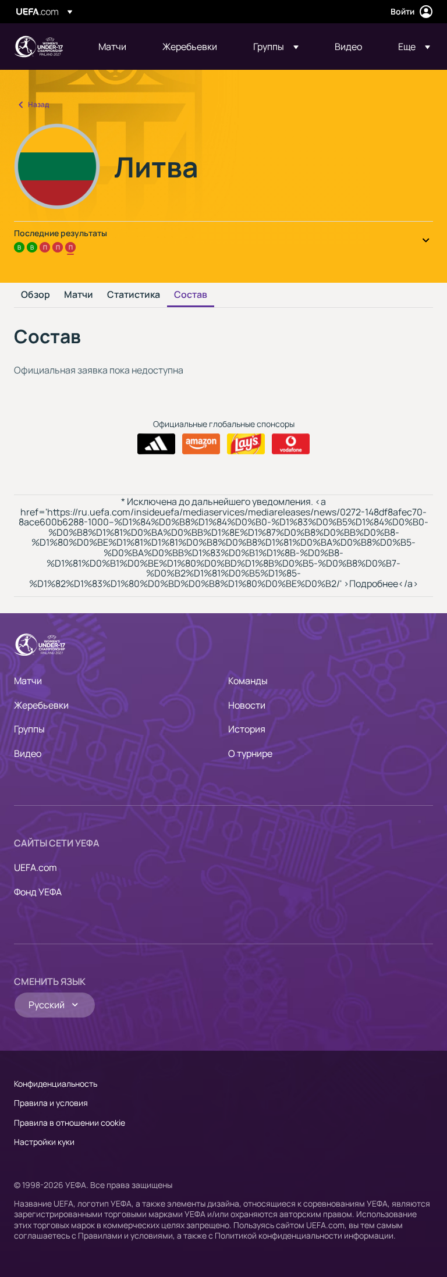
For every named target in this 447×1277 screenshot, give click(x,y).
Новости (246, 705)
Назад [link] (38, 104)
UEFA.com (35, 867)
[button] (276, 46)
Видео (27, 753)
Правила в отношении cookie (69, 1122)
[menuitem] (116, 46)
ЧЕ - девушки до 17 (38, 46)
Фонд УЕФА (38, 891)
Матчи (78, 295)
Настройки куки (44, 1141)
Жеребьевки (41, 705)
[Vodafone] (291, 443)
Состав (190, 295)
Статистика (133, 295)
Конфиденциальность (55, 1083)
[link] (112, 46)
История (246, 729)
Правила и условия (51, 1102)
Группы (29, 729)
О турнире (250, 753)
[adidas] (156, 443)
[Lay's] (246, 443)
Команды (248, 680)
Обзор (35, 295)
